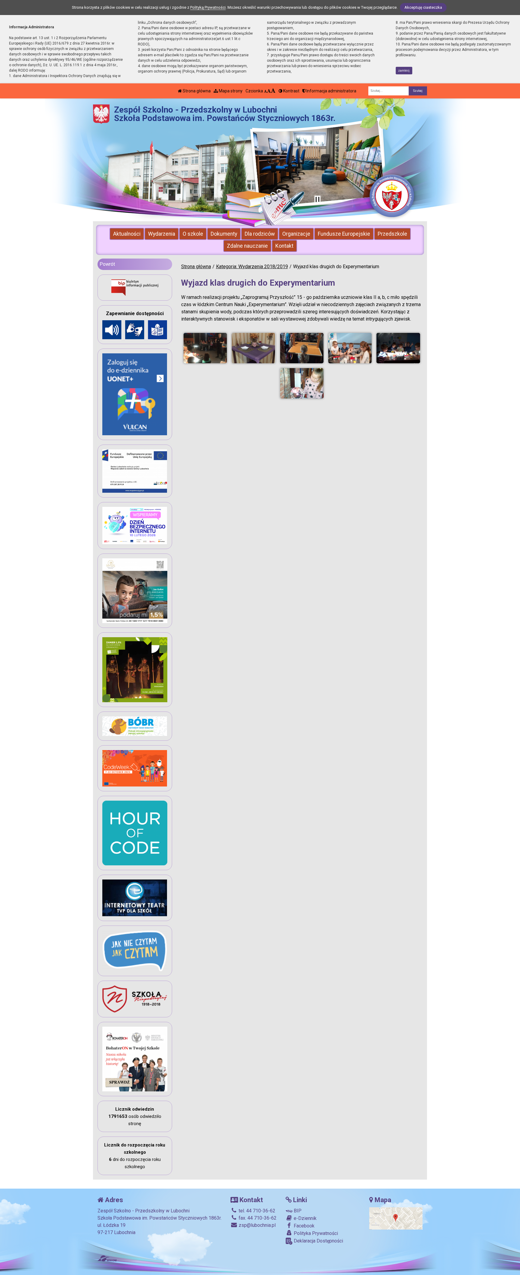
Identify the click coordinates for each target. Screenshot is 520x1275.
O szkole (193, 234)
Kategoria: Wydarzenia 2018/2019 (252, 266)
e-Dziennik (304, 1218)
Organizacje (296, 234)
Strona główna (196, 90)
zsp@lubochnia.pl (256, 1225)
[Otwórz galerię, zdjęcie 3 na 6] (301, 348)
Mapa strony (230, 90)
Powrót (107, 264)
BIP (297, 1211)
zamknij (404, 70)
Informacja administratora (330, 90)
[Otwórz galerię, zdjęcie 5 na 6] (398, 348)
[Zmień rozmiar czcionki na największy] (273, 90)
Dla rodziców (260, 234)
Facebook (303, 1226)
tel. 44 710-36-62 (256, 1211)
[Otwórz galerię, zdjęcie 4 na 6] (350, 348)
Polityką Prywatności (208, 7)
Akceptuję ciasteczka (423, 7)
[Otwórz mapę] (395, 1218)
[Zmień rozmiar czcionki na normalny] (265, 90)
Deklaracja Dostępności (317, 1241)
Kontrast (290, 90)
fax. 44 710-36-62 (257, 1218)
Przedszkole (392, 234)
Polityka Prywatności (315, 1233)
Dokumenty (224, 234)
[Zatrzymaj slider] (317, 200)
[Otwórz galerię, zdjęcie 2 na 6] (253, 348)
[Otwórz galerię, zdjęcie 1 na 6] (205, 348)
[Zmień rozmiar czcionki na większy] (269, 90)
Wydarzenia (161, 234)
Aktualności (127, 234)
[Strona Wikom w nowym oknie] (107, 1258)
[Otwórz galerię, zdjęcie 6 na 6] (301, 383)
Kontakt (284, 246)
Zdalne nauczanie (247, 246)
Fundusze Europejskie (344, 234)
